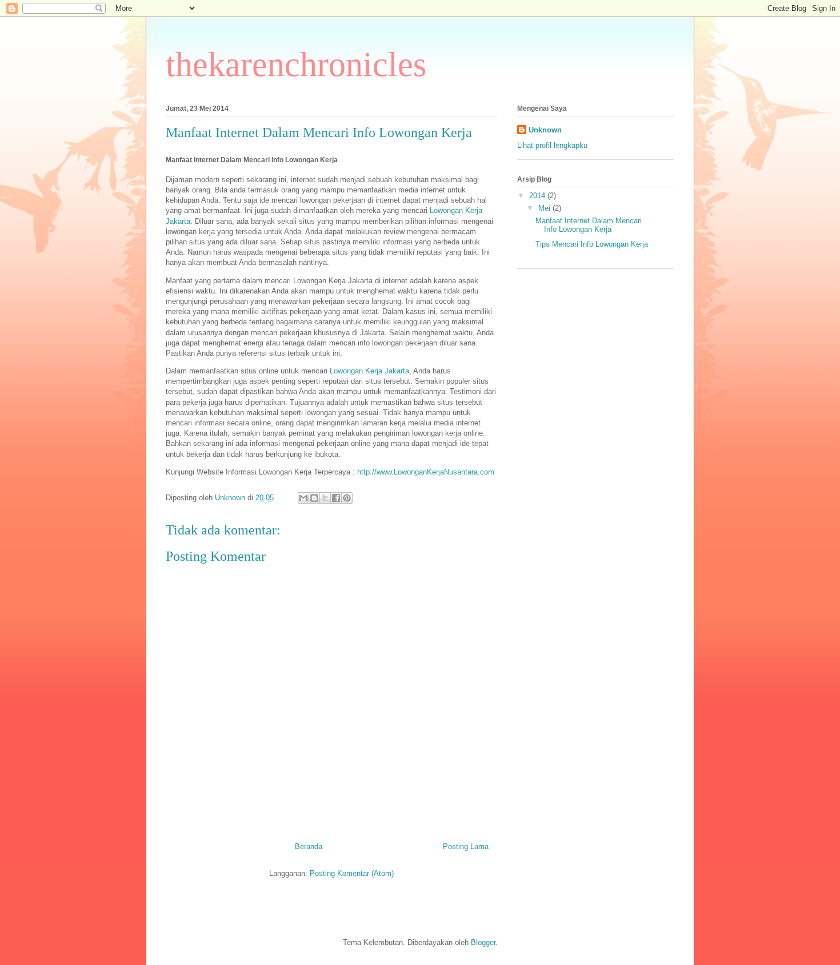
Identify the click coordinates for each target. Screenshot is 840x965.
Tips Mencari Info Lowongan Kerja (591, 244)
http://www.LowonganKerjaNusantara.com (425, 472)
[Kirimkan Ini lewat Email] (303, 498)
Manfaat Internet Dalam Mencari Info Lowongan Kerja (588, 225)
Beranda (308, 846)
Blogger (483, 942)
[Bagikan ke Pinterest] (347, 498)
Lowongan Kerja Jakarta (369, 371)
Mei (545, 208)
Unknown (545, 130)
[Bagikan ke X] (325, 498)
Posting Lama (466, 846)
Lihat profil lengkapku (552, 145)
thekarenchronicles (296, 64)
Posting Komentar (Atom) (352, 873)
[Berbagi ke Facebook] (336, 498)
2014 (538, 195)
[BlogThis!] (314, 498)
